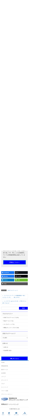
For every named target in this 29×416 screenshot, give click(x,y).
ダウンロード (4, 380)
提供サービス (4, 369)
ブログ (3, 383)
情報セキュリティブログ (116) (11, 327)
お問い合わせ (16, 414)
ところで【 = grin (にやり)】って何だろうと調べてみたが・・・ (14, 302)
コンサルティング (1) (9, 324)
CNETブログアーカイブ (12, 290)
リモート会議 (4, 390)
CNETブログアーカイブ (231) (11, 317)
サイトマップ (4, 387)
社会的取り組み (8, 350)
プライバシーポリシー (6, 394)
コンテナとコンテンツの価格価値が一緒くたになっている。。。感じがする (13, 296)
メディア (3, 376)
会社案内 (3, 373)
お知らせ (6, 347)
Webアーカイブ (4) (8, 321)
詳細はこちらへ (14, 262)
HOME (3, 362)
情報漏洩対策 (4, 366)
